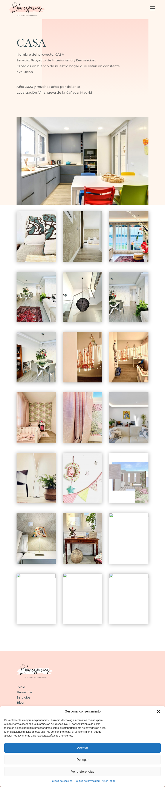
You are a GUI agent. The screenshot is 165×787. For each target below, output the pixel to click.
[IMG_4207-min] (82, 441)
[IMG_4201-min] (82, 381)
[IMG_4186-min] (128, 321)
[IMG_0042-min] (82, 502)
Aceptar (82, 748)
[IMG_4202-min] (128, 381)
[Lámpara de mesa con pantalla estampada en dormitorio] (36, 562)
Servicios (24, 697)
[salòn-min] (128, 441)
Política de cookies (61, 780)
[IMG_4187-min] (36, 381)
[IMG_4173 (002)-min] (128, 260)
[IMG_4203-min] (36, 441)
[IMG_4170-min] (128, 516)
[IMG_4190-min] (82, 562)
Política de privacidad (87, 780)
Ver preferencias (82, 771)
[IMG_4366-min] (128, 502)
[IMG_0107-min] (36, 260)
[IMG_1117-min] (82, 321)
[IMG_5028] (128, 576)
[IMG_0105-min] (36, 576)
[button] (158, 711)
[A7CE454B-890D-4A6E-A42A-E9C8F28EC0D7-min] (36, 502)
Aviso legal (108, 780)
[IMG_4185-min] (36, 321)
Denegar (82, 759)
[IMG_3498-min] (82, 260)
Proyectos (24, 692)
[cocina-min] (82, 576)
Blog (20, 703)
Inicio (21, 687)
